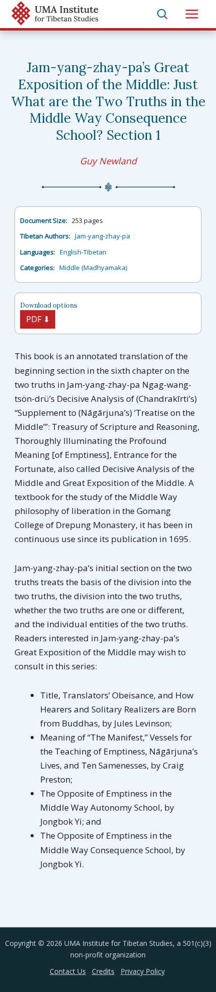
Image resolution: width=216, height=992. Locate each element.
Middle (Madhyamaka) (93, 267)
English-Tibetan (83, 252)
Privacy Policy (143, 971)
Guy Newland (108, 161)
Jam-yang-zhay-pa (102, 235)
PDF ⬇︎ (38, 319)
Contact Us (68, 971)
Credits (103, 971)
